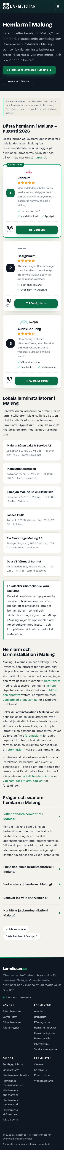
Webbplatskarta (43, 1080)
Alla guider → (11, 1119)
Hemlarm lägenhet (45, 1033)
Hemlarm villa (42, 1038)
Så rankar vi (41, 1070)
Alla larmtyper (11, 1027)
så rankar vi (38, 157)
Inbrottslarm (41, 1044)
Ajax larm (39, 1011)
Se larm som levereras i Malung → (29, 70)
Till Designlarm (36, 303)
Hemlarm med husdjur (16, 1075)
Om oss (38, 1064)
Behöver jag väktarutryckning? (25, 898)
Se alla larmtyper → (45, 1049)
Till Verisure (37, 229)
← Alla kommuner (16, 929)
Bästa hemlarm (12, 1011)
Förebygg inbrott (13, 1064)
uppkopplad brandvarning (20, 699)
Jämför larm (10, 1016)
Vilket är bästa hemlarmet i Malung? (23, 816)
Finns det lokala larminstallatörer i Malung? (28, 869)
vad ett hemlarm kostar (37, 776)
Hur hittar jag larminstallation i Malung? (25, 913)
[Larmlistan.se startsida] (19, 6)
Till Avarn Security (36, 380)
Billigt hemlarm (12, 1022)
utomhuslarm (16, 749)
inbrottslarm (52, 681)
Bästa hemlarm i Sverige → (22, 936)
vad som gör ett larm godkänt (23, 780)
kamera (51, 685)
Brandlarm (40, 1016)
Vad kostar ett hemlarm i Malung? (27, 884)
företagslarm (33, 735)
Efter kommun (42, 1075)
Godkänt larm (11, 1070)
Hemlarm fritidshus (45, 1027)
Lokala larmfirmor (18, 81)
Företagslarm (42, 1022)
